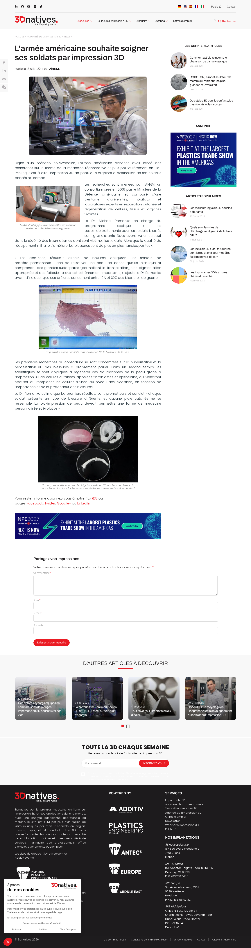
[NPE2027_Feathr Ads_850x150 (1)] (88, 526)
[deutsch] (179, 6)
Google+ (64, 503)
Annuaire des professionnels (184, 804)
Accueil (19, 36)
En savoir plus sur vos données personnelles (29, 917)
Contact (231, 6)
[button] (7, 941)
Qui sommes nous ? (115, 939)
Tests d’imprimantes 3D (181, 808)
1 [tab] (122, 726)
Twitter (49, 503)
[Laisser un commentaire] (4, 88)
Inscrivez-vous (154, 763)
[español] (190, 6)
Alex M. (54, 69)
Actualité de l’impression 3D (44, 36)
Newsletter (172, 821)
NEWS (67, 36)
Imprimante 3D (175, 800)
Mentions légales (182, 939)
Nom (37, 600)
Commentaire (42, 572)
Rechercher (229, 21)
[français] (196, 6)
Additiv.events (24, 858)
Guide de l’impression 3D (113, 20)
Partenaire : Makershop (223, 939)
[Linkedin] (4, 71)
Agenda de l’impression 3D (183, 813)
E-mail (37, 612)
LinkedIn (83, 503)
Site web (38, 625)
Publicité (216, 6)
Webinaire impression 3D (182, 825)
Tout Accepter (68, 929)
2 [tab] (128, 726)
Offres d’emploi (182, 20)
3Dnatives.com (53, 853)
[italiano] (202, 6)
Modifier (42, 929)
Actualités (83, 20)
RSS (95, 498)
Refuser (16, 929)
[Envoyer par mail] (4, 79)
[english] (185, 6)
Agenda (160, 20)
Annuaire (142, 20)
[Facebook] (4, 63)
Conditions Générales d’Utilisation (149, 939)
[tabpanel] (40, 698)
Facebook (34, 503)
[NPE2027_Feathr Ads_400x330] (203, 160)
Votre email (93, 763)
